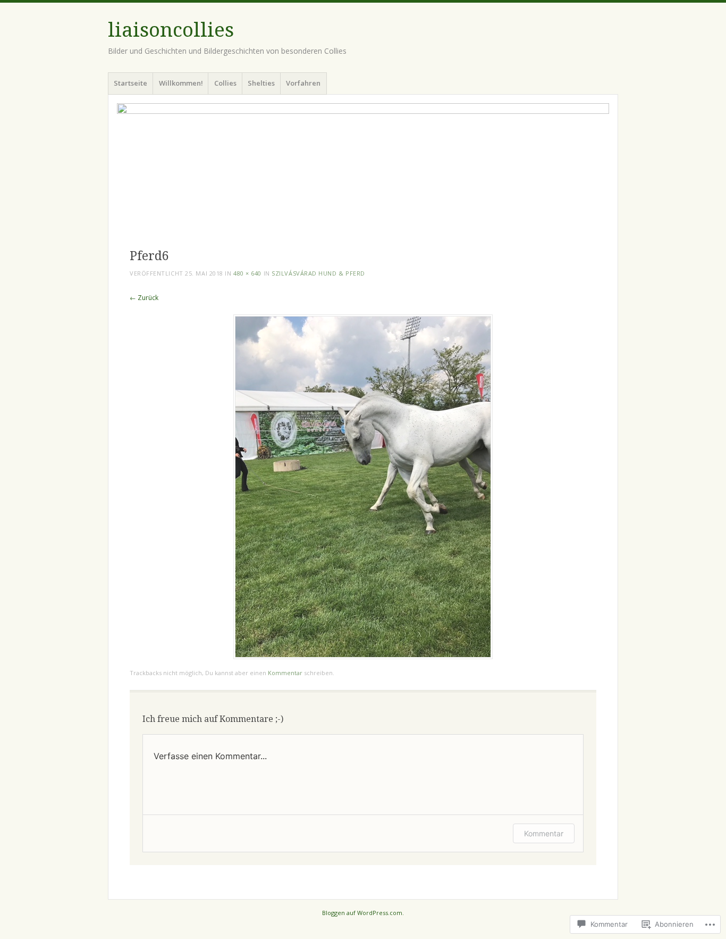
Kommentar (285, 673)
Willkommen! (181, 83)
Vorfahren (303, 83)
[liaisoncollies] (363, 170)
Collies (225, 83)
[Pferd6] (363, 656)
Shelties (261, 83)
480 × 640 (247, 273)
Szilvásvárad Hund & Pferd (318, 273)
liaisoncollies (171, 30)
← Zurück (144, 297)
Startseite (130, 83)
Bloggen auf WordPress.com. (363, 913)
